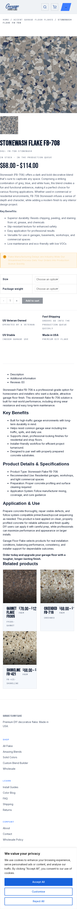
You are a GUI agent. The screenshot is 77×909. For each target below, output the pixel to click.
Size (5, 279)
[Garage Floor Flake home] (12, 7)
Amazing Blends (12, 751)
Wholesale (9, 768)
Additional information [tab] (23, 378)
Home (6, 19)
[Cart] (54, 7)
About (6, 828)
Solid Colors (10, 757)
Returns (7, 809)
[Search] (45, 7)
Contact (7, 833)
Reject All (38, 901)
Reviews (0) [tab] (17, 382)
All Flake (8, 745)
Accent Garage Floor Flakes (33, 19)
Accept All (38, 881)
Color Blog (9, 792)
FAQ (5, 798)
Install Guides (10, 787)
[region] (38, 878)
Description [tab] (17, 374)
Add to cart (32, 300)
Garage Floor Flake (12, 715)
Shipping (8, 804)
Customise (38, 891)
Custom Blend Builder (15, 762)
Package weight (13, 288)
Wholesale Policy (13, 839)
